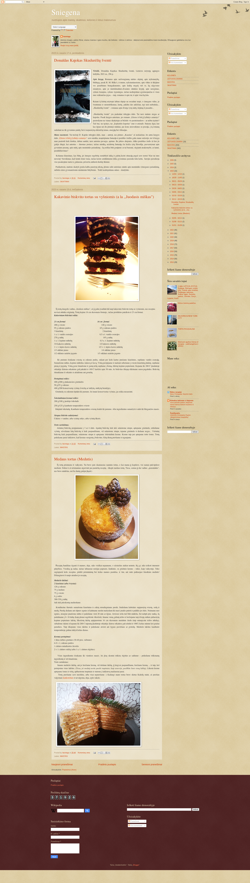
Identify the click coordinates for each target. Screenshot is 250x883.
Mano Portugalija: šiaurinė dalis (181, 394)
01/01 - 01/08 (177, 225)
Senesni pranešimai (152, 764)
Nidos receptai (176, 392)
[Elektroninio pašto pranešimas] (94, 178)
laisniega (66, 37)
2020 (172, 237)
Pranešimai (174, 58)
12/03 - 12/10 (177, 174)
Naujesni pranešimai (62, 764)
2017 (172, 248)
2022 (172, 230)
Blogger (136, 865)
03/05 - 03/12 (177, 192)
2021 (172, 233)
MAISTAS (64, 447)
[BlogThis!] (101, 178)
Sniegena (65, 12)
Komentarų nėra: (84, 178)
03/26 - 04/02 (177, 188)
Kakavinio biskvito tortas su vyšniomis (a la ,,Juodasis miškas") (104, 196)
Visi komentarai (176, 63)
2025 (172, 164)
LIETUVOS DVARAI (175, 79)
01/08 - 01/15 (177, 222)
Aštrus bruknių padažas (187, 303)
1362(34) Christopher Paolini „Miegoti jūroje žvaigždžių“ (180, 416)
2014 (172, 259)
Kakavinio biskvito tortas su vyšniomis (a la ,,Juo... (181, 209)
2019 (172, 241)
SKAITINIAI (64, 182)
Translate (69, 30)
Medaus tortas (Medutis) (73, 458)
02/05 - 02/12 (177, 218)
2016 (172, 251)
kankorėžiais (68, 677)
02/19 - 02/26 (177, 196)
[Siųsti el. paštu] (99, 178)
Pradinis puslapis (107, 764)
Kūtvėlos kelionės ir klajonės (181, 401)
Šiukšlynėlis (175, 413)
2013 (172, 262)
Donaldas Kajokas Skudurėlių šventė (82, 60)
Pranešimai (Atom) (69, 770)
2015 (172, 255)
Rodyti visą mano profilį (69, 45)
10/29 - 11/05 (177, 178)
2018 (172, 244)
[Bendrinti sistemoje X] (104, 178)
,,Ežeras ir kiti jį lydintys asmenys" (72, 138)
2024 (172, 167)
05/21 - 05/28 (177, 181)
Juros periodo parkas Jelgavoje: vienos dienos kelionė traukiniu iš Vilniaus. (182, 405)
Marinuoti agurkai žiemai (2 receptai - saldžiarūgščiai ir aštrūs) (188, 344)
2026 (172, 160)
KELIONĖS (171, 75)
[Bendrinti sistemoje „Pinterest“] (109, 178)
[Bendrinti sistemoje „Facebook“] (106, 178)
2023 (172, 171)
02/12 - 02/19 (177, 199)
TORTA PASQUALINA (186, 329)
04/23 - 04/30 (177, 185)
